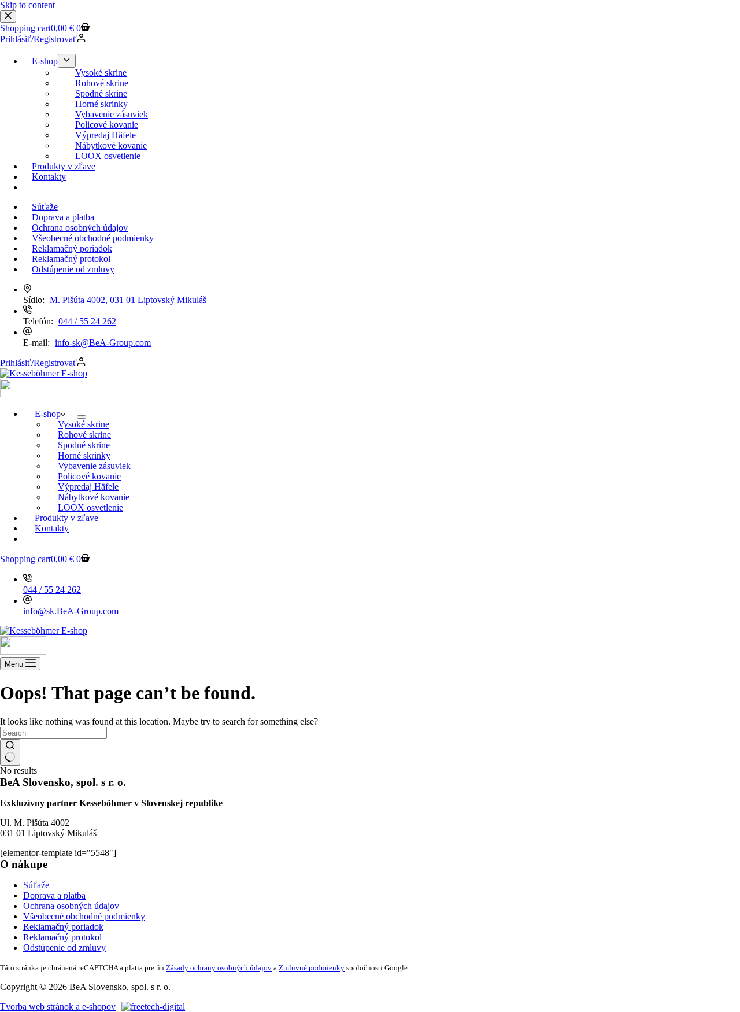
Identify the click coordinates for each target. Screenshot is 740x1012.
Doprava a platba (54, 895)
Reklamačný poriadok (63, 927)
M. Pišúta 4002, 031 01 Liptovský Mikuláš (128, 300)
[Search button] (10, 752)
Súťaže (36, 885)
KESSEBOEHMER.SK (79, 539)
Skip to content (27, 5)
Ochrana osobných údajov (71, 906)
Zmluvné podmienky (312, 967)
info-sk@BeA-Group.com (103, 343)
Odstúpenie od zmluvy (64, 947)
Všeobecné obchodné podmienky (84, 916)
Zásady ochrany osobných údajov (219, 967)
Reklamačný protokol (62, 937)
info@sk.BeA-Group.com (71, 611)
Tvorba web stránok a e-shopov (58, 1006)
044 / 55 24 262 (87, 321)
